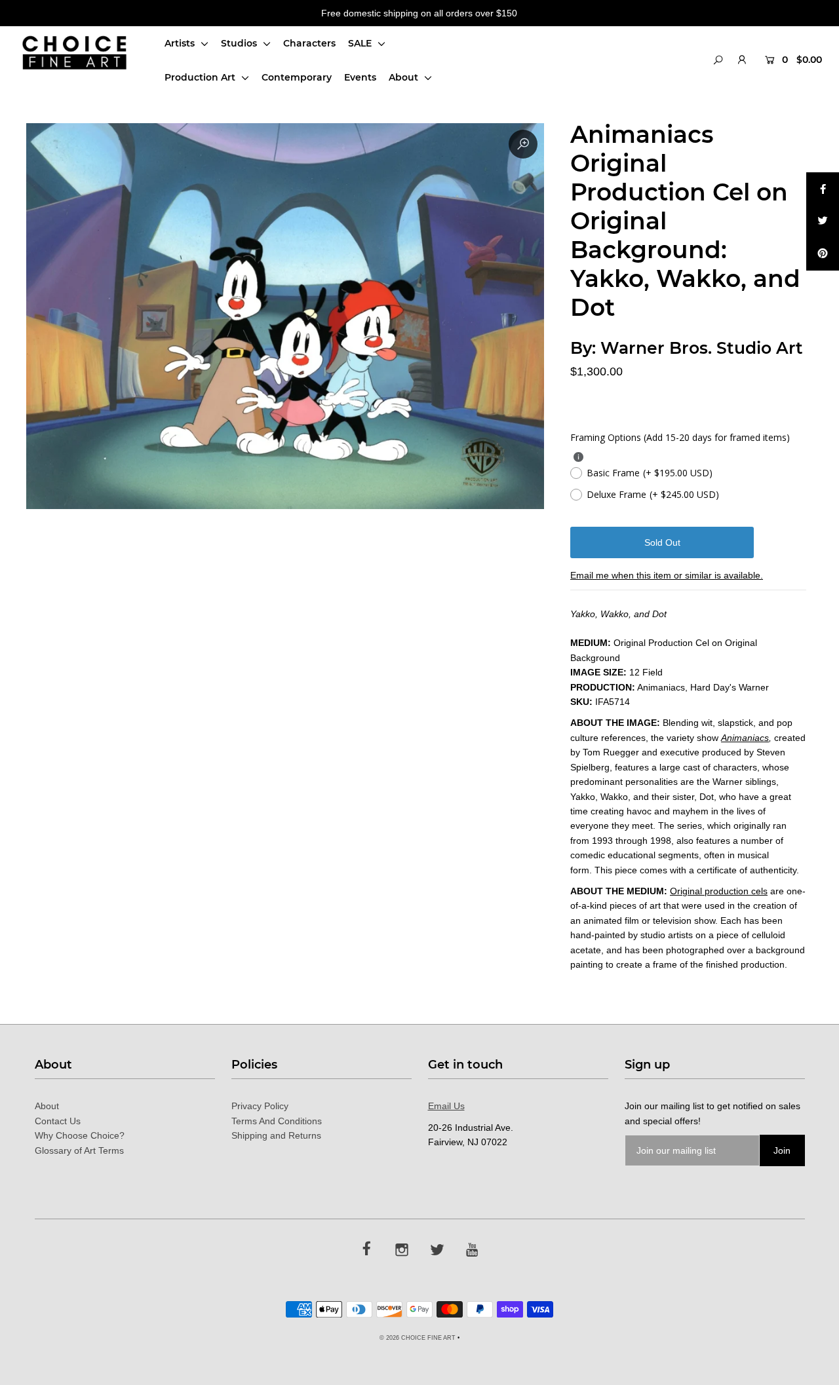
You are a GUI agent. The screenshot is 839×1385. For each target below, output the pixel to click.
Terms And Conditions (276, 1121)
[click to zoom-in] (523, 144)
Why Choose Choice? (80, 1135)
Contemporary (297, 77)
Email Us (446, 1106)
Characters (309, 43)
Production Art (201, 77)
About (405, 77)
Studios (240, 43)
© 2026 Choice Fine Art (418, 1338)
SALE (361, 43)
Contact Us (58, 1121)
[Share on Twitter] (822, 221)
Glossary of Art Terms (79, 1150)
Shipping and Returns (276, 1135)
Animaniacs (745, 737)
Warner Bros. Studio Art (701, 348)
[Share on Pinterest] (822, 254)
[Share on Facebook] (822, 188)
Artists (181, 43)
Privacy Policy (259, 1106)
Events (360, 77)
